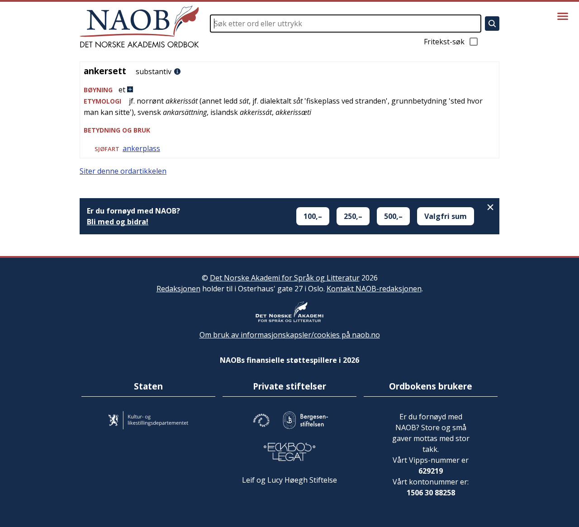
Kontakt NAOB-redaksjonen (374, 289)
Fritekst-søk (444, 42)
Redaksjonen (178, 289)
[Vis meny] (562, 16)
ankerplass (141, 148)
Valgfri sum (445, 216)
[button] (289, 89)
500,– (393, 216)
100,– (313, 216)
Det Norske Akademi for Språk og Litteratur (285, 278)
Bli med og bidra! (117, 222)
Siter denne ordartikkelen (123, 171)
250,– (353, 216)
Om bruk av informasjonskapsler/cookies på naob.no (289, 335)
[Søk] (492, 23)
